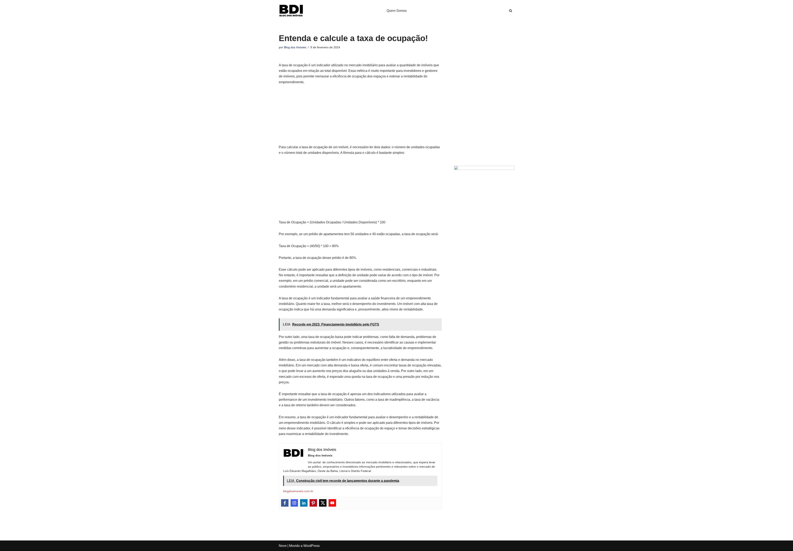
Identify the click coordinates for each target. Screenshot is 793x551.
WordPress (311, 545)
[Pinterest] (313, 503)
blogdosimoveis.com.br (298, 491)
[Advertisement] (360, 117)
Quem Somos (397, 10)
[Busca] (510, 10)
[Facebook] (284, 503)
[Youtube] (332, 503)
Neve (283, 545)
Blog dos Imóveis (295, 47)
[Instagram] (294, 503)
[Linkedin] (303, 503)
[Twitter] (322, 503)
